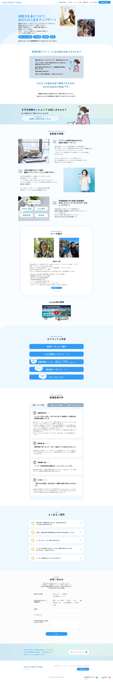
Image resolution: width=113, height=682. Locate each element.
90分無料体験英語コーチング (40, 118)
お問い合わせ (104, 2)
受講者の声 (85, 2)
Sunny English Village (11, 2)
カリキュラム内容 (77, 2)
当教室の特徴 (62, 2)
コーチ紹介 (69, 2)
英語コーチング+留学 (38, 405)
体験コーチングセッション (74, 405)
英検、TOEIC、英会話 (56, 405)
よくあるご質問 (93, 2)
